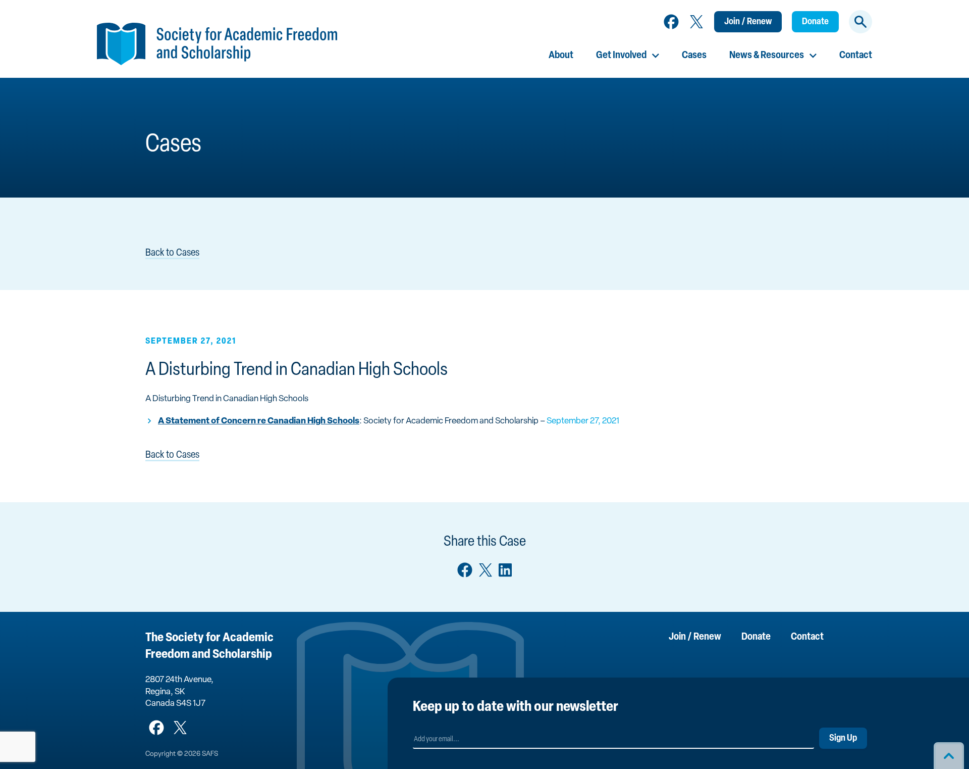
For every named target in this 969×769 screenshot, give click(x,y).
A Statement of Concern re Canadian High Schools (258, 421)
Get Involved (621, 56)
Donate (815, 22)
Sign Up (843, 738)
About (561, 56)
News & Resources (766, 56)
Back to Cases (172, 253)
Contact (855, 56)
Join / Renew (748, 22)
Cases (694, 56)
